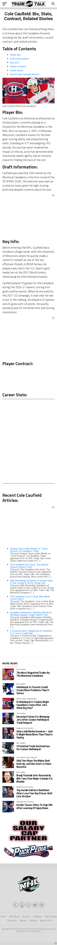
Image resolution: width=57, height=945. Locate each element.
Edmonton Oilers (25, 728)
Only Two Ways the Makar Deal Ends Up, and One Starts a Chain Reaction (33, 763)
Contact (33, 920)
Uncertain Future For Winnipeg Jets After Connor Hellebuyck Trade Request (32, 719)
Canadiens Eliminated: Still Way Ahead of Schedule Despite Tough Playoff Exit (31, 614)
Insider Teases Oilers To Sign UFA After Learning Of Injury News (34, 806)
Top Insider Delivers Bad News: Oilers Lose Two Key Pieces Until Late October (34, 793)
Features (37, 916)
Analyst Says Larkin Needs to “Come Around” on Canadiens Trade (29, 550)
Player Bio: (15, 54)
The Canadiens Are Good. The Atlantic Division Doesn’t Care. (29, 566)
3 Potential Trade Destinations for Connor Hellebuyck (33, 748)
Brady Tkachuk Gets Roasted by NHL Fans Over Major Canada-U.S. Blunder (34, 778)
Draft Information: (19, 58)
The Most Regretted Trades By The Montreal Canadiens (33, 674)
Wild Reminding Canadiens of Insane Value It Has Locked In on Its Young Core (31, 582)
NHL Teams (51, 916)
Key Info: (14, 62)
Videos (23, 920)
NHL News (21, 684)
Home (3, 916)
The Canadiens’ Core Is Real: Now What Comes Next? (30, 598)
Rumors (26, 916)
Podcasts (12, 920)
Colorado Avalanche (26, 757)
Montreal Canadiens (26, 698)
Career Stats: (16, 70)
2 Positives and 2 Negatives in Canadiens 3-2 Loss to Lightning (31, 632)
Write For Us (46, 920)
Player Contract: (18, 66)
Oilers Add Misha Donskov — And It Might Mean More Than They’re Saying (34, 734)
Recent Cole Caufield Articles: (25, 74)
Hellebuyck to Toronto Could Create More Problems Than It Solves (32, 690)
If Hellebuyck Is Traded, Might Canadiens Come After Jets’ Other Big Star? (32, 705)
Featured (21, 669)
